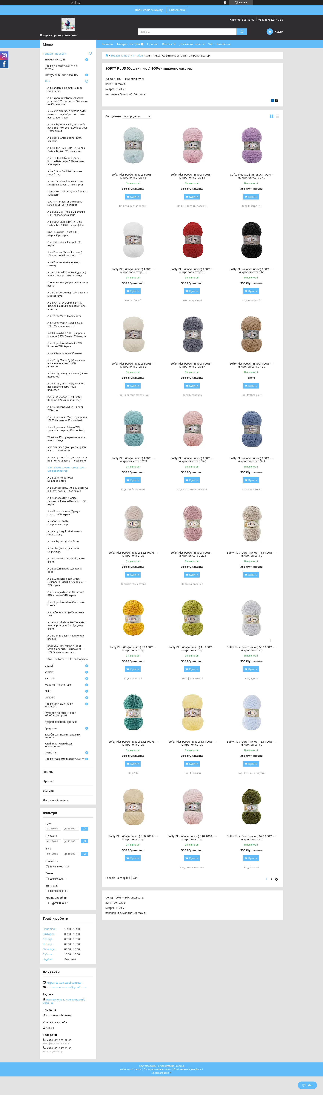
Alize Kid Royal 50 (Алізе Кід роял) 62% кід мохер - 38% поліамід (66, 274)
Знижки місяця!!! (55, 59)
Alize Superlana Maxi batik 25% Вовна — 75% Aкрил (64, 345)
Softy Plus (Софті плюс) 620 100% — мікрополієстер (251, 837)
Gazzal (49, 665)
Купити (134, 196)
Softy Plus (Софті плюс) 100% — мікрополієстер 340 (192, 459)
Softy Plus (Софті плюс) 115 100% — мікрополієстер (251, 554)
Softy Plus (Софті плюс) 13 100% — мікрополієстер (192, 743)
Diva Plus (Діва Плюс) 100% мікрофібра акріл (63, 233)
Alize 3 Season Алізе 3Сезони (64, 353)
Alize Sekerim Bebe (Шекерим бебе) (64, 570)
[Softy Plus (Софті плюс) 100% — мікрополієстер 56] (192, 240)
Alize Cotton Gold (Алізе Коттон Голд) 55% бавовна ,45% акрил (65, 183)
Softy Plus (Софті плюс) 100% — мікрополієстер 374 (251, 459)
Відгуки (48, 790)
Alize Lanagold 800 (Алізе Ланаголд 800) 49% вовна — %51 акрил (67, 489)
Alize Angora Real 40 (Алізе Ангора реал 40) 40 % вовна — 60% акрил (67, 459)
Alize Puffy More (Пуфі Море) (64, 316)
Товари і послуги (128, 44)
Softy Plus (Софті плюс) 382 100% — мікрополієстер (133, 554)
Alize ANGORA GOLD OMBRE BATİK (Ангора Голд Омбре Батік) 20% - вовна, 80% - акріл (67, 114)
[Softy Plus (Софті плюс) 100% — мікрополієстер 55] (133, 240)
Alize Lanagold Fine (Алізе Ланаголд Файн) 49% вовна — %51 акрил (67, 501)
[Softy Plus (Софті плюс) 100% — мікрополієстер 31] (192, 145)
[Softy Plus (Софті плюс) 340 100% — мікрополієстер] (192, 807)
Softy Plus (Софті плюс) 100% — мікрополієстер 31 (192, 176)
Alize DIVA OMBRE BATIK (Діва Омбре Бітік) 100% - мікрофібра (65, 223)
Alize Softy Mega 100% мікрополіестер (60, 479)
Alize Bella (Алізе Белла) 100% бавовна (64, 139)
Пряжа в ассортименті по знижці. (61, 67)
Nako (48, 691)
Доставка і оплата (191, 44)
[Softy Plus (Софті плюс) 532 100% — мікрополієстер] (133, 712)
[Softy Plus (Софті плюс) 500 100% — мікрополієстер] (251, 618)
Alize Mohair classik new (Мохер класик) (65, 637)
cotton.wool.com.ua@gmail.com (66, 987)
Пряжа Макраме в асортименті (64, 759)
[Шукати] (241, 31)
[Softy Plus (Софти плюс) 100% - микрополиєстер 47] (251, 145)
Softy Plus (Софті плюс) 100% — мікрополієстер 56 (192, 270)
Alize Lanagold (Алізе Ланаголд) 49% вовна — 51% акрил (65, 593)
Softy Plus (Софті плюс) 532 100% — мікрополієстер (133, 743)
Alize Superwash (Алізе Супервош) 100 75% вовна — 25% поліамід (67, 418)
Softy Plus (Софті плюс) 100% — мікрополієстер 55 (133, 270)
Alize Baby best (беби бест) (63, 541)
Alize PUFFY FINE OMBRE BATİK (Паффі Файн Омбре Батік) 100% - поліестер (67, 306)
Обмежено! (177, 10)
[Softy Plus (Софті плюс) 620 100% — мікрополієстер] (251, 807)
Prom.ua (179, 1065)
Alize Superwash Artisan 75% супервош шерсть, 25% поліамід (66, 429)
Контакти (169, 44)
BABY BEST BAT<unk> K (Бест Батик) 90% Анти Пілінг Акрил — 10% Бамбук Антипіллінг (66, 649)
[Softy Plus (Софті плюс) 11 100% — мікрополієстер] (192, 618)
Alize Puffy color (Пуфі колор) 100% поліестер (67, 375)
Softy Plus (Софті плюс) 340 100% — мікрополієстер (192, 837)
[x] (276, 101)
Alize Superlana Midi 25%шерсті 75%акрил (65, 408)
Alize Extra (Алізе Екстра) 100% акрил (64, 243)
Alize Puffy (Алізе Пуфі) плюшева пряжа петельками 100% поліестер (66, 363)
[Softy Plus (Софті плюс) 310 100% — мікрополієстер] (133, 807)
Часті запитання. (219, 44)
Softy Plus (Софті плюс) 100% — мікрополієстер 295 (192, 554)
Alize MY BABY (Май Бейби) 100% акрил (66, 560)
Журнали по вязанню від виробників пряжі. (60, 714)
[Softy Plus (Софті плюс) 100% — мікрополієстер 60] (251, 240)
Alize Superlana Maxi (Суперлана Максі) (66, 604)
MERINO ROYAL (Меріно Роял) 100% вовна (67, 284)
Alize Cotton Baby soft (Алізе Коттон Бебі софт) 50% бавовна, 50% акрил (66, 161)
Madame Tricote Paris (58, 684)
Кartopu (50, 678)
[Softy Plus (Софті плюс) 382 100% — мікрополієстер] (133, 523)
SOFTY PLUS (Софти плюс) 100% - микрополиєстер (66, 469)
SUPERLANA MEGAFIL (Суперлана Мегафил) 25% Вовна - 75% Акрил (67, 334)
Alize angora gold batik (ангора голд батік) (64, 89)
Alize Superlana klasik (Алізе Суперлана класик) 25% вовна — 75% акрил (66, 582)
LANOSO (50, 697)
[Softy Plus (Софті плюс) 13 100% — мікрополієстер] (192, 712)
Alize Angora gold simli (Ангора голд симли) (64, 533)
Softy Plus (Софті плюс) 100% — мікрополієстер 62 (133, 365)
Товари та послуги (122, 55)
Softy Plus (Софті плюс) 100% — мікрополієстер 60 (251, 270)
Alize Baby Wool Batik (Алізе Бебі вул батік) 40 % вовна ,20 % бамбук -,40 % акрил (67, 128)
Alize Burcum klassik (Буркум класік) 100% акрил (63, 513)
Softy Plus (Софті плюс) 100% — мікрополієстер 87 (192, 365)
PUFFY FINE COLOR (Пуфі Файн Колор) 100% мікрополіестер (64, 398)
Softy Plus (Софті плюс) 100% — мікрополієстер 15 (133, 176)
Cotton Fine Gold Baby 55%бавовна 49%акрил (67, 193)
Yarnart (49, 672)
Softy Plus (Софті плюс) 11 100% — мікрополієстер (192, 648)
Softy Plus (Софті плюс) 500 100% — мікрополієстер (251, 648)
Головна (107, 44)
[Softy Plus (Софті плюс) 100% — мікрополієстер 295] (192, 523)
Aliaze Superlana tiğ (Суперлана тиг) (65, 614)
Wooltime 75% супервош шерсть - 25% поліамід (67, 439)
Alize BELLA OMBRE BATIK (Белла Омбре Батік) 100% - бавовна (66, 149)
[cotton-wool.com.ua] (68, 24)
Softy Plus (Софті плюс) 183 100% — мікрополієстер (251, 743)
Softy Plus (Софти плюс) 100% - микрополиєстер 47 (251, 176)
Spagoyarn (51, 728)
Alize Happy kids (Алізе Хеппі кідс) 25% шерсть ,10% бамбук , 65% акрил (67, 625)
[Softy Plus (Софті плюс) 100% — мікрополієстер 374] (251, 429)
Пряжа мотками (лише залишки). (59, 705)
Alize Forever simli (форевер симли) (63, 264)
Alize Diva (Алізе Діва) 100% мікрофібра (63, 550)
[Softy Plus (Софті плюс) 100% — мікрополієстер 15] (133, 145)
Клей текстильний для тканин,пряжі (59, 745)
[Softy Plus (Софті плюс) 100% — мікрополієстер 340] (192, 429)
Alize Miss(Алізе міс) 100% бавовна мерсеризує (67, 294)
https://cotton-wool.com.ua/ (64, 982)
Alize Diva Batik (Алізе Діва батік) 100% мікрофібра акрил (66, 213)
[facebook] (272, 101)
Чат (310, 1085)
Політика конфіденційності (188, 1069)
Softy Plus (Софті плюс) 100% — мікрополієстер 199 (251, 365)
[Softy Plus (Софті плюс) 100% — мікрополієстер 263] (133, 429)
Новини (48, 771)
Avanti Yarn (51, 752)
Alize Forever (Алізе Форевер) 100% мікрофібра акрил (64, 254)
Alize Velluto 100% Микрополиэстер (57, 523)
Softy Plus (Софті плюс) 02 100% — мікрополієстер (133, 648)
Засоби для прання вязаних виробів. (62, 736)
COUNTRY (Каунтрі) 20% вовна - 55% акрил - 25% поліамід (65, 203)
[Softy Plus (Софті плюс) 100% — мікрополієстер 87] (192, 334)
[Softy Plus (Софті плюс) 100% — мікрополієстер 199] (251, 334)
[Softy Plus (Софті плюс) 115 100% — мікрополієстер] (251, 523)
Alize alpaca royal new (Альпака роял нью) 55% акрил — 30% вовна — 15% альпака (67, 101)
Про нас (152, 44)
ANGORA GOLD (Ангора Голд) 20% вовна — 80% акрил (66, 449)
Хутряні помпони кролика (61, 722)
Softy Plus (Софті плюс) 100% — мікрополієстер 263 (133, 459)
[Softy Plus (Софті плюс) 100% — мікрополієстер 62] (133, 334)
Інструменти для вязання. (61, 75)
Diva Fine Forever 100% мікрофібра (67, 659)
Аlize (140, 55)
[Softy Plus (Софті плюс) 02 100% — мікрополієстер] (133, 618)
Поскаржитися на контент (158, 1069)
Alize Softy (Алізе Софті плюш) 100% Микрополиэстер (65, 324)
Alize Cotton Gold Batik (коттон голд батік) (64, 173)
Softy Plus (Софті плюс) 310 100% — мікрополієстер (133, 837)
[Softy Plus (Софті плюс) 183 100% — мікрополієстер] (251, 712)
